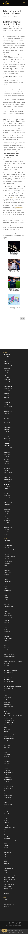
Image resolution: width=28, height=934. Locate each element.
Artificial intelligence (9, 606)
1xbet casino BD (8, 572)
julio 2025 (6, 370)
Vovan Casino (7, 882)
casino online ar (8, 677)
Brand (5, 652)
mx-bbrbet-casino (8, 788)
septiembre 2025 (8, 366)
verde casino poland (9, 877)
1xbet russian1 (7, 593)
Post (5, 829)
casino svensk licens (9, 681)
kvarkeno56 (7, 729)
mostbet (6, 768)
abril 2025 (6, 377)
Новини (6, 891)
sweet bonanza (7, 866)
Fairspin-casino (7, 702)
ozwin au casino (8, 800)
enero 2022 (6, 443)
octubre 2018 (7, 504)
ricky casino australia (9, 852)
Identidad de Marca (9, 720)
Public (5, 831)
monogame (6, 763)
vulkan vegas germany (9, 884)
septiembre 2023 (8, 411)
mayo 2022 (6, 434)
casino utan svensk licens (10, 684)
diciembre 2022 (8, 427)
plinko (5, 818)
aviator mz (6, 624)
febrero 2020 (7, 486)
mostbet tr (6, 781)
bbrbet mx (6, 640)
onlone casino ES (8, 797)
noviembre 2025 (8, 361)
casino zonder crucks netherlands (12, 686)
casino (5, 668)
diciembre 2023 (8, 406)
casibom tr (6, 663)
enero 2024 (6, 404)
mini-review (7, 747)
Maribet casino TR (8, 736)
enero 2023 (6, 425)
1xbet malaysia (7, 581)
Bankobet (6, 634)
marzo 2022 (7, 438)
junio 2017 (6, 532)
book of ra (6, 647)
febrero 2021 (7, 468)
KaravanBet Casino (8, 722)
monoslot (6, 765)
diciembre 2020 (8, 472)
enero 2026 (6, 356)
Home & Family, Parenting (10, 718)
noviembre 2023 (8, 409)
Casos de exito (7, 690)
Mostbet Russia (8, 779)
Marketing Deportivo (9, 738)
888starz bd (7, 604)
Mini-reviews (7, 750)
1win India (6, 554)
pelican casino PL (8, 804)
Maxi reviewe (7, 745)
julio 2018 (6, 511)
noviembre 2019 (8, 491)
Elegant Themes (17, 925)
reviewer (6, 847)
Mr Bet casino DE (8, 784)
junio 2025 (6, 372)
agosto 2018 (7, 509)
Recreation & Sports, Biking (10, 841)
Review (5, 843)
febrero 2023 (7, 422)
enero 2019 (6, 500)
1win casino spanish (9, 549)
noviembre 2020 (8, 475)
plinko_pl (6, 825)
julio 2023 (6, 416)
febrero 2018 (7, 520)
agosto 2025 (7, 368)
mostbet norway (8, 777)
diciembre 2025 (8, 359)
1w (4, 543)
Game (5, 711)
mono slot (6, 756)
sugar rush (6, 863)
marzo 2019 (7, 495)
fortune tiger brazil (8, 706)
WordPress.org (7, 906)
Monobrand (7, 759)
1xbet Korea (7, 577)
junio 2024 (6, 395)
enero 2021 (6, 470)
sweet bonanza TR (8, 868)
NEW (5, 791)
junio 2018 (6, 513)
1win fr (5, 552)
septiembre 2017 (8, 527)
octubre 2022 (7, 429)
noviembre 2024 (8, 388)
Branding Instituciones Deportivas (12, 659)
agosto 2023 (7, 413)
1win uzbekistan (8, 561)
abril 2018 (6, 518)
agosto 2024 (7, 393)
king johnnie (7, 727)
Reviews (6, 850)
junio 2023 (6, 418)
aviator (5, 611)
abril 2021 (6, 463)
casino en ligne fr (8, 672)
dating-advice (7, 697)
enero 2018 (6, 522)
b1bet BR (6, 629)
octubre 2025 (7, 363)
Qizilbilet (6, 834)
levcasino (6, 731)
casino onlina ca (8, 674)
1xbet (5, 565)
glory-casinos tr (8, 713)
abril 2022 (6, 436)
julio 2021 (6, 457)
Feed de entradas (8, 902)
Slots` (5, 859)
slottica (5, 861)
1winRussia (7, 563)
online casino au (8, 795)
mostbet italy (7, 775)
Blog (5, 645)
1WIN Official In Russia (9, 556)
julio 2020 (6, 484)
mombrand (6, 752)
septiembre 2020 (8, 479)
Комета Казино (7, 886)
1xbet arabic (7, 570)
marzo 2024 (7, 402)
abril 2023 (6, 420)
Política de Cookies (6, 932)
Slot (5, 854)
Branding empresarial (9, 656)
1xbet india (6, 574)
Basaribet (6, 636)
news (5, 793)
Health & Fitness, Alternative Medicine (13, 715)
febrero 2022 (7, 441)
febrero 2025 (7, 381)
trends (5, 870)
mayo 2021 (6, 461)
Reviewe (6, 845)
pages (5, 802)
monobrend (7, 761)
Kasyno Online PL (8, 725)
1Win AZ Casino (8, 545)
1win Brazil (6, 547)
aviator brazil (7, 613)
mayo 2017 (6, 534)
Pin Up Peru (7, 813)
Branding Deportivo (15, 16)
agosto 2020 (7, 482)
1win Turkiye (7, 559)
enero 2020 (6, 488)
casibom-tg (6, 665)
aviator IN (6, 620)
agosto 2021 (7, 454)
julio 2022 (6, 431)
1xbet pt (6, 586)
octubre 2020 (7, 477)
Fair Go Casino (7, 700)
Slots (5, 856)
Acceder (6, 899)
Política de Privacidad (16, 930)
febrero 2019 (7, 497)
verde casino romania (9, 879)
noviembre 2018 (8, 502)
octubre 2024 (7, 391)
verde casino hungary (9, 875)
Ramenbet (6, 836)
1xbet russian (7, 590)
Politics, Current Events (9, 827)
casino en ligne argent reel (10, 670)
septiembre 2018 (8, 507)
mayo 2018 (6, 516)
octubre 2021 (7, 450)
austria (5, 609)
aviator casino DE (8, 615)
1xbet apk (6, 568)
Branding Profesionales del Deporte (13, 661)
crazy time (6, 693)
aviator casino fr (8, 618)
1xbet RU (6, 588)
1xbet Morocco (7, 584)
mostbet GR (7, 770)
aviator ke (6, 622)
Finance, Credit (7, 704)
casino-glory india (8, 688)
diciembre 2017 (8, 525)
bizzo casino (7, 643)
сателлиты (6, 893)
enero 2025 (6, 384)
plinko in (6, 820)
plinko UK (6, 822)
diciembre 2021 (8, 445)
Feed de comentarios (9, 904)
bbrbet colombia (8, 638)
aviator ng (6, 627)
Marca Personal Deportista (10, 734)
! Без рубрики (7, 540)
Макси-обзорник (8, 888)
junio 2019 (6, 493)
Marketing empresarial (9, 741)
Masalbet (6, 743)
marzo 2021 (7, 466)
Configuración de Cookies (18, 932)
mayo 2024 (6, 397)
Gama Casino (7, 709)
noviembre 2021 (8, 447)
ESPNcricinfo (14, 197)
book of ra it (7, 650)
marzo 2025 (7, 379)
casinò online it (7, 679)
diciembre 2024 (8, 386)
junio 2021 (6, 459)
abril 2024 (6, 400)
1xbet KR (6, 579)
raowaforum (7, 838)
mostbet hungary (8, 772)
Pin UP (5, 806)
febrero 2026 (7, 354)
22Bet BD (6, 597)
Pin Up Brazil (7, 809)
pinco (5, 816)
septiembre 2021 (8, 452)
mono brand (7, 754)
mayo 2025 (6, 375)
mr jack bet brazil (8, 786)
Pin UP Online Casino (9, 811)
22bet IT (6, 599)
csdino (5, 695)
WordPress (18, 927)
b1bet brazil (7, 631)
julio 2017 (6, 529)
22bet (5, 595)
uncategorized (7, 872)
